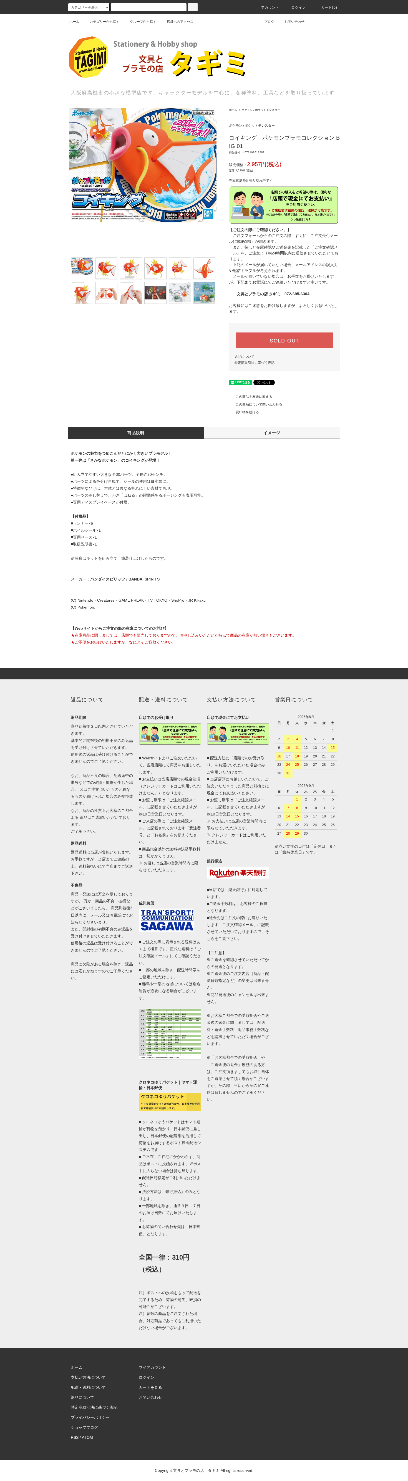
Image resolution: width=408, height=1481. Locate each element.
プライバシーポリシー (90, 1417)
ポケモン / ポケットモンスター (260, 109)
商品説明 (136, 433)
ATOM (87, 1437)
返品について (245, 357)
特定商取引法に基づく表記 (254, 363)
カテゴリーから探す (105, 22)
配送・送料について (88, 1387)
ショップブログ (84, 1427)
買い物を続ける (247, 412)
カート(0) (329, 7)
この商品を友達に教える (254, 397)
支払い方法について (88, 1377)
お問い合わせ (294, 22)
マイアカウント (152, 1367)
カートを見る (150, 1387)
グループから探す (143, 22)
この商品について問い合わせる (259, 404)
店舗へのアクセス (180, 22)
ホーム (74, 22)
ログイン (298, 7)
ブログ (269, 22)
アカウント (270, 7)
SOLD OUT (284, 340)
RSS (75, 1437)
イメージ (272, 433)
